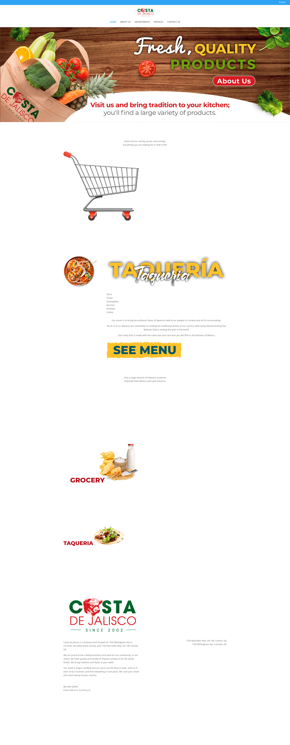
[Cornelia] (262, 3)
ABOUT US (125, 22)
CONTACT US (173, 22)
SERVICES (158, 22)
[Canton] (265, 3)
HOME (113, 22)
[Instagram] (269, 3)
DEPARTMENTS (142, 22)
